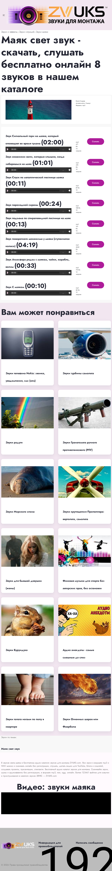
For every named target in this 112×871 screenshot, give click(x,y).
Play (7, 149)
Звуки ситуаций (26, 32)
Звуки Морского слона (20, 512)
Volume (69, 149)
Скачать (95, 141)
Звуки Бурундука (17, 650)
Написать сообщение (89, 843)
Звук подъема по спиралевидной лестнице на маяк (38, 218)
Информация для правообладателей (50, 844)
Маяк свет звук (10, 749)
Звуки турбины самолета (78, 373)
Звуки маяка (42, 32)
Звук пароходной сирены (22, 205)
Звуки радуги (14, 442)
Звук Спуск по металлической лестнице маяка (35, 177)
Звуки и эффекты (9, 32)
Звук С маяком (15, 287)
